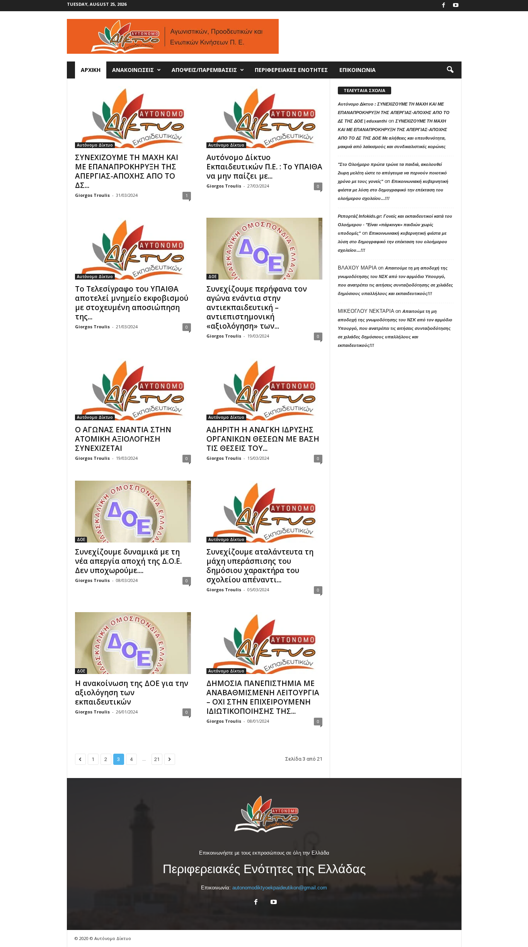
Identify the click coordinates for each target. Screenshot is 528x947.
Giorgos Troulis (92, 195)
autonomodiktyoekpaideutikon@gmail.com (279, 888)
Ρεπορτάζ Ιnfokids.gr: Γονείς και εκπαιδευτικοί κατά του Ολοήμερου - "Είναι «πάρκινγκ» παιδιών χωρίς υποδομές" (395, 224)
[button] (449, 69)
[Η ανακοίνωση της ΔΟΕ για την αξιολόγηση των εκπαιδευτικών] (133, 643)
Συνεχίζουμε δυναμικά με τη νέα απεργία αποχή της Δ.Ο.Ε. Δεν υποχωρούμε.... (128, 561)
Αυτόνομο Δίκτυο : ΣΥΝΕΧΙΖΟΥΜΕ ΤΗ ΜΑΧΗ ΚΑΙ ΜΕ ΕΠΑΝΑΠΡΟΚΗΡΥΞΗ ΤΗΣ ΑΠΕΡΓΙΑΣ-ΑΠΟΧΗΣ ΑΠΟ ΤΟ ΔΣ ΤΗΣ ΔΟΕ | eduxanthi (394, 112)
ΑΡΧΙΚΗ (90, 69)
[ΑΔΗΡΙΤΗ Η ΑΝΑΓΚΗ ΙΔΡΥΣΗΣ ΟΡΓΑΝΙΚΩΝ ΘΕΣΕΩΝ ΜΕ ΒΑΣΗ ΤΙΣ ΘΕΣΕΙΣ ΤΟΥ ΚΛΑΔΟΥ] (264, 389)
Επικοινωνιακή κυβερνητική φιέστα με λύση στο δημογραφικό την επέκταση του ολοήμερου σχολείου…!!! (393, 190)
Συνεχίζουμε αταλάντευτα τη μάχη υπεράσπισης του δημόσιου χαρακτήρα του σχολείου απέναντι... (259, 566)
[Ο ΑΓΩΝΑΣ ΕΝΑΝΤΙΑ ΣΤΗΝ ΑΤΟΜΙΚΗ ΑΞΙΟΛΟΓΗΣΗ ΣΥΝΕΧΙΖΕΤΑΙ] (133, 389)
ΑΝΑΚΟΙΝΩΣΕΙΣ (133, 69)
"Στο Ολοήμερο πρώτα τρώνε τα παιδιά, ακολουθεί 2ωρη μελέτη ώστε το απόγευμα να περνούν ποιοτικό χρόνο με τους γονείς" (392, 173)
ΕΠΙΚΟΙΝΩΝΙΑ (357, 69)
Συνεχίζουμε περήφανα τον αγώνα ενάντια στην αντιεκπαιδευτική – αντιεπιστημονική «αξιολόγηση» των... (256, 307)
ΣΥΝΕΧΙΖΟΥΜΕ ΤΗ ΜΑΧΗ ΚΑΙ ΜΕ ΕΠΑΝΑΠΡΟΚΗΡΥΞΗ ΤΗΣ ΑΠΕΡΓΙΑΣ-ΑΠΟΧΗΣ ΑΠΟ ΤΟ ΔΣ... (126, 171)
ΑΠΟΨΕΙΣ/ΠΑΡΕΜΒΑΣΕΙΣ (204, 69)
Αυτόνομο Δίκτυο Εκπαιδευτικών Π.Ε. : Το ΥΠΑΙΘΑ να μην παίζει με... (264, 166)
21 (157, 759)
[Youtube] (455, 5)
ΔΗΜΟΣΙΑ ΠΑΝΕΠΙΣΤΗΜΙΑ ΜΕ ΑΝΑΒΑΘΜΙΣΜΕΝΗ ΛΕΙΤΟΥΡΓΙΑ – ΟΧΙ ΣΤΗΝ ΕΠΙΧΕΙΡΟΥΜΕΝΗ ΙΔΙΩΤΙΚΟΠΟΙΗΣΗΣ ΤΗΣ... (262, 697)
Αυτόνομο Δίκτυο (95, 145)
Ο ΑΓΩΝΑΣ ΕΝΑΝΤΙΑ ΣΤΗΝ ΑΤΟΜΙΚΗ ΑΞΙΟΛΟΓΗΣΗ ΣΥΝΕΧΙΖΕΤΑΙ (123, 439)
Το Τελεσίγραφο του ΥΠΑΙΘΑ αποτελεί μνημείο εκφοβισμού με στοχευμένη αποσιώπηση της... (131, 303)
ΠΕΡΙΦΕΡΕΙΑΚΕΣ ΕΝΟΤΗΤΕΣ (291, 69)
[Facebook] (443, 5)
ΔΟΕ (212, 276)
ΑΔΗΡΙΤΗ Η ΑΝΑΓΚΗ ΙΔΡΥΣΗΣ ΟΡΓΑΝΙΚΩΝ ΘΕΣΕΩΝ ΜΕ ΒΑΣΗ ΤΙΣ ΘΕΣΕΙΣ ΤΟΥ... (262, 439)
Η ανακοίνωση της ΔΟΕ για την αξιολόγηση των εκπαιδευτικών (131, 692)
